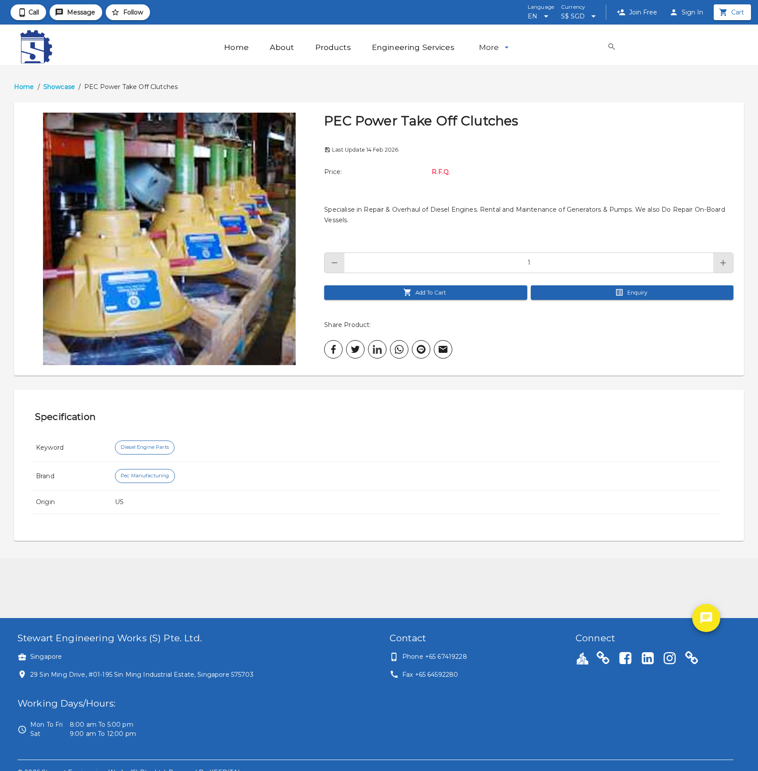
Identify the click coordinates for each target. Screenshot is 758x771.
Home (24, 87)
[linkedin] (377, 349)
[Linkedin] (647, 659)
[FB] (625, 659)
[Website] (603, 659)
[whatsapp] (399, 349)
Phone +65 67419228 (434, 657)
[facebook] (333, 349)
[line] (421, 349)
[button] (169, 239)
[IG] (669, 659)
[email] (443, 349)
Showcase (59, 87)
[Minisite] (691, 659)
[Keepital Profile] (583, 658)
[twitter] (355, 349)
